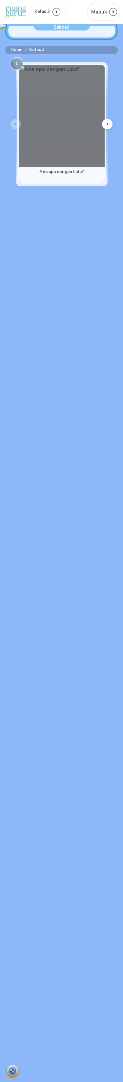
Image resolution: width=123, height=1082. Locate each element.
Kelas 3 (37, 50)
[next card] (107, 124)
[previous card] (15, 124)
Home (16, 50)
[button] (103, 12)
